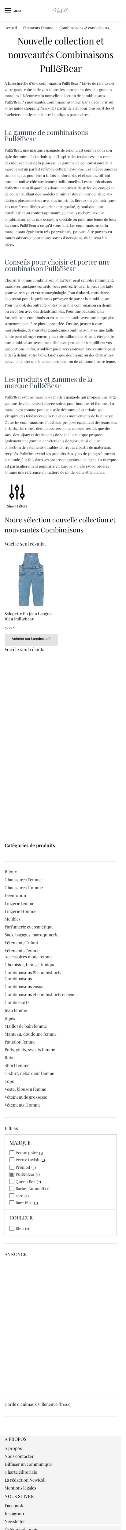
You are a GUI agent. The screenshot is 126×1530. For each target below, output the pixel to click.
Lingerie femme (19, 903)
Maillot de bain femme (26, 1026)
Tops (9, 1081)
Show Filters (17, 506)
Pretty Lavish (27, 1159)
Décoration (15, 895)
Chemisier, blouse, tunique (30, 964)
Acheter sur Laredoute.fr (31, 639)
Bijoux (11, 872)
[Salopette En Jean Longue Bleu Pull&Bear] (31, 579)
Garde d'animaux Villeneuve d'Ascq (38, 1404)
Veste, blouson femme (25, 1089)
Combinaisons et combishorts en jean (40, 994)
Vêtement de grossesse (26, 1097)
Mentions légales (20, 1488)
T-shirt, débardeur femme (29, 1073)
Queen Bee (25, 1181)
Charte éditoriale (21, 1472)
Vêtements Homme (23, 1105)
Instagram (14, 1513)
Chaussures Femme (23, 880)
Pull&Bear (25, 1174)
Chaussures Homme (24, 887)
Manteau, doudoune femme (31, 1034)
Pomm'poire (27, 1152)
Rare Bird (24, 1202)
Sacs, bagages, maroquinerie (31, 935)
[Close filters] (6, 1432)
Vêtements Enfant (21, 943)
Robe (9, 1057)
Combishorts (17, 1002)
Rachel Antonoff (30, 1188)
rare (19, 1195)
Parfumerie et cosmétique (29, 927)
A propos (13, 1448)
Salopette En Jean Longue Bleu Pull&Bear (28, 616)
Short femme (17, 1065)
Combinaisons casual (25, 986)
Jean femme (16, 1010)
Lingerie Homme (20, 911)
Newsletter (15, 1521)
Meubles (12, 919)
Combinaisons (18, 978)
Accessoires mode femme (29, 957)
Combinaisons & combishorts (84, 27)
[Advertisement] (63, 1323)
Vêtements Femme (38, 27)
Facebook (14, 1505)
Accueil (11, 27)
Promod (23, 1167)
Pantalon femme (20, 1042)
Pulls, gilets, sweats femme (30, 1049)
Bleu (20, 1228)
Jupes (10, 1018)
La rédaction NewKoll (25, 1480)
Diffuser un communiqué (28, 1464)
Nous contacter (19, 1456)
